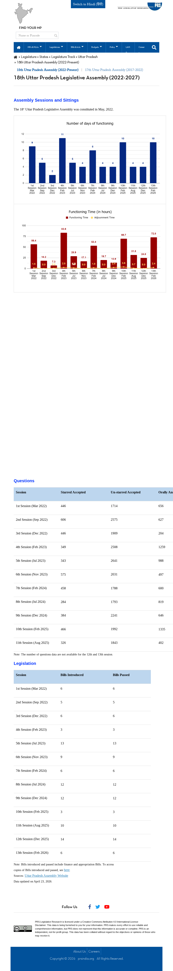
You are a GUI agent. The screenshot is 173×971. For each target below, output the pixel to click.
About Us (79, 951)
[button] (19, 47)
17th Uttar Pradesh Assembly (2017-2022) (114, 69)
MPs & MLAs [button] (33, 47)
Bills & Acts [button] (75, 47)
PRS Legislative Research (48, 922)
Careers (94, 951)
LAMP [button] (128, 50)
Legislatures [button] (55, 47)
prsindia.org (86, 958)
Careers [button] (142, 50)
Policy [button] (112, 47)
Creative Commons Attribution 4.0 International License (110, 922)
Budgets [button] (95, 47)
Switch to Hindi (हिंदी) (88, 4)
